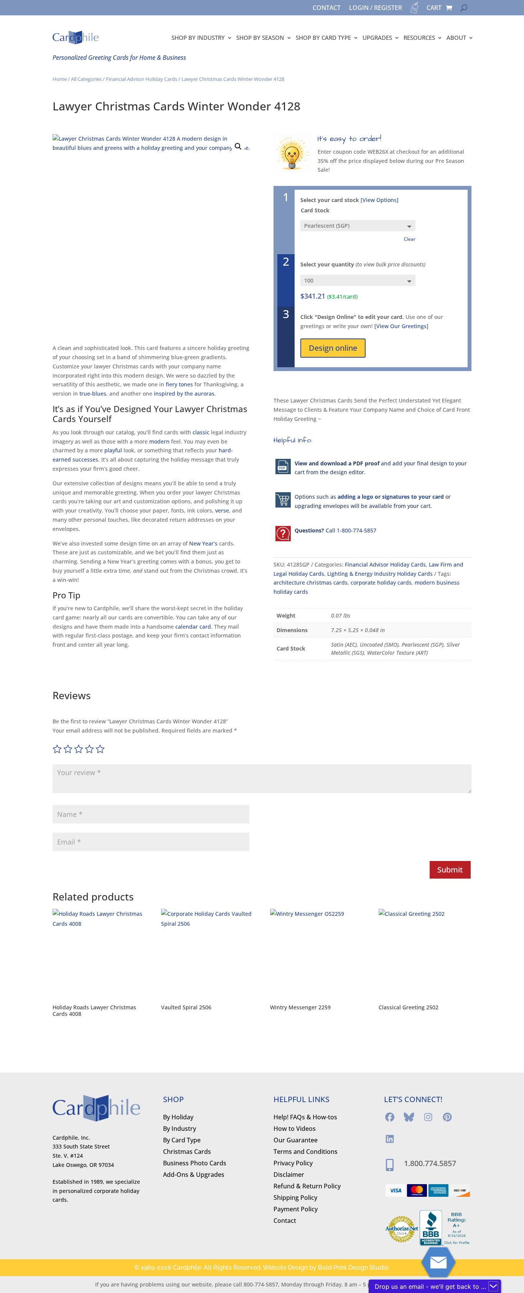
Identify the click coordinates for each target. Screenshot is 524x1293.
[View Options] (380, 200)
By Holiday (178, 1117)
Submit (450, 869)
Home (60, 79)
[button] (238, 146)
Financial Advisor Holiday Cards (141, 79)
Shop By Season (260, 37)
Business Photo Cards (194, 1163)
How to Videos (295, 1129)
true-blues (92, 393)
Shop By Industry (198, 37)
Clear (409, 239)
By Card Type (182, 1140)
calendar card (193, 626)
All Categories (86, 79)
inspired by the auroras (184, 393)
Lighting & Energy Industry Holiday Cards (380, 573)
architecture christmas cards (311, 582)
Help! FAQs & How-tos (305, 1117)
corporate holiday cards (381, 582)
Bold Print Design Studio (353, 1267)
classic (201, 432)
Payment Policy (296, 1209)
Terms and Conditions (306, 1152)
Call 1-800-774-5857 (351, 530)
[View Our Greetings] (401, 326)
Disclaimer (289, 1175)
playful (113, 450)
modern (159, 441)
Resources (419, 37)
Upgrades (377, 37)
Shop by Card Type (323, 37)
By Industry (179, 1129)
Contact (327, 8)
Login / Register (375, 8)
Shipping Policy (295, 1198)
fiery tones (179, 384)
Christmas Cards (187, 1152)
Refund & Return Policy (307, 1186)
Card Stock (315, 210)
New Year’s (203, 543)
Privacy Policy (293, 1163)
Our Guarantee (296, 1140)
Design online (333, 348)
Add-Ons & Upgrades (193, 1175)
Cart (434, 8)
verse (222, 510)
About (456, 37)
